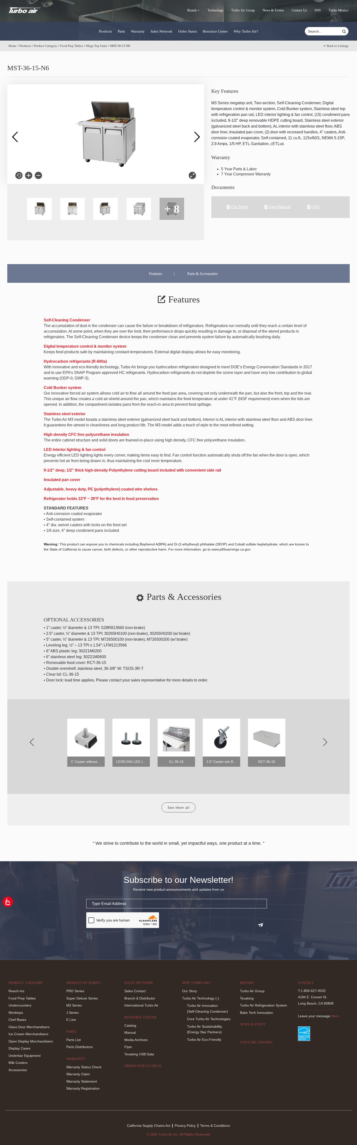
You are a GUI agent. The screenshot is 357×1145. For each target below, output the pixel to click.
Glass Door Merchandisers (29, 1027)
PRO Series (75, 991)
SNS (317, 10)
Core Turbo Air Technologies (208, 1019)
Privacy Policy (185, 1126)
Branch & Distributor (139, 998)
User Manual (280, 207)
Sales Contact (135, 991)
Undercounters (19, 1005)
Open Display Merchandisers (30, 1041)
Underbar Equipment (24, 1056)
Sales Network (161, 31)
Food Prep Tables (71, 46)
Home (12, 46)
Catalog (130, 1025)
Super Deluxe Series (82, 998)
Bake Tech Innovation (256, 1013)
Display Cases (19, 1048)
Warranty (138, 31)
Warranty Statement (81, 1081)
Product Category (45, 46)
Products (105, 31)
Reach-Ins (16, 991)
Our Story (189, 991)
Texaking (247, 998)
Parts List (73, 1040)
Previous (14, 134)
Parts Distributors (79, 1047)
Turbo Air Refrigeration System (263, 1005)
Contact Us (299, 10)
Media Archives (136, 1040)
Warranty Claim (78, 1074)
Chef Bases (17, 1020)
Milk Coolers (17, 1063)
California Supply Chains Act (148, 1126)
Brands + (193, 10)
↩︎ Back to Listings (335, 46)
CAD (315, 207)
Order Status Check (143, 1066)
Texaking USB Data (139, 1054)
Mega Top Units (96, 46)
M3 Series (74, 1005)
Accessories (17, 1070)
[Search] (344, 31)
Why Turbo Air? (246, 31)
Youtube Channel (256, 1042)
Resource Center (215, 31)
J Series (72, 1013)
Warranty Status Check (84, 1067)
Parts (121, 31)
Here (335, 1016)
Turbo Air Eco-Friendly (204, 1040)
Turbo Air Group (243, 10)
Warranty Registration (83, 1088)
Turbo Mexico (338, 10)
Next (196, 134)
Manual (130, 1032)
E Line (71, 1020)
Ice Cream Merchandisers (28, 1034)
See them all (178, 807)
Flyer (128, 1047)
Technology (215, 10)
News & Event (253, 1024)
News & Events (273, 10)
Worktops (15, 1013)
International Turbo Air (141, 1005)
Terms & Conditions (215, 1126)
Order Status (187, 31)
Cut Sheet (239, 207)
